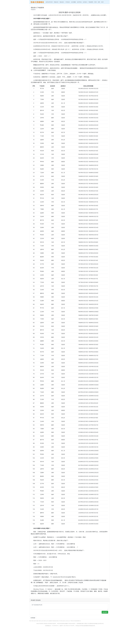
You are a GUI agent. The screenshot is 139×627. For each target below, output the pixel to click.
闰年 (99, 2)
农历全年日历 (49, 2)
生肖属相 (73, 2)
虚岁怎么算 (45, 620)
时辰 (95, 2)
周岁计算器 (31, 620)
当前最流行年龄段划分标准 (53, 620)
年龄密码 (91, 2)
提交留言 (105, 612)
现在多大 (62, 2)
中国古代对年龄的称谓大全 (75, 620)
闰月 (102, 2)
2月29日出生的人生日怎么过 (64, 620)
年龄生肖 (56, 2)
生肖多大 (85, 2)
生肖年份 (79, 2)
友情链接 (33, 617)
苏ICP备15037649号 (69, 625)
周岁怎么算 (41, 620)
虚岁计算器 (36, 620)
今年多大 (67, 2)
